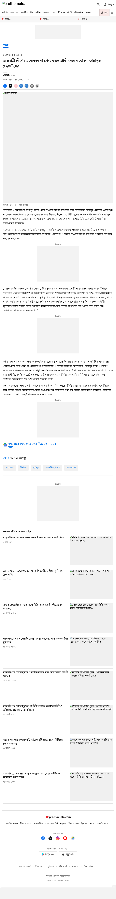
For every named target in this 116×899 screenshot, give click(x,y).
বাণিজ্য (38, 12)
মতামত (46, 12)
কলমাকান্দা (71, 467)
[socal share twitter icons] (11, 87)
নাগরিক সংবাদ (12, 823)
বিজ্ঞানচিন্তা (38, 823)
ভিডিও (88, 12)
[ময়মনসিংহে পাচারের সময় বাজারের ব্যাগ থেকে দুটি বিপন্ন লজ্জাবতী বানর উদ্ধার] (91, 786)
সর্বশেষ (5, 12)
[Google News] (72, 839)
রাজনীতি (24, 12)
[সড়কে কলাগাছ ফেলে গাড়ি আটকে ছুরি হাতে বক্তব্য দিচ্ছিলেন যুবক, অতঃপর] (91, 752)
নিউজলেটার (88, 866)
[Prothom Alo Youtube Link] (66, 839)
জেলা (5, 45)
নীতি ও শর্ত (63, 866)
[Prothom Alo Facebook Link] (44, 839)
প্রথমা (92, 823)
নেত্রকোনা (10, 467)
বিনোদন (61, 12)
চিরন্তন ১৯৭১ (73, 823)
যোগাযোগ (76, 866)
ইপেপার (84, 823)
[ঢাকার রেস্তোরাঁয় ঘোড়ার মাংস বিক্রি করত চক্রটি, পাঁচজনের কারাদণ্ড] (91, 618)
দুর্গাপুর (36, 467)
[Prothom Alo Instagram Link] (59, 839)
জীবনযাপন (78, 12)
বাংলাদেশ (14, 12)
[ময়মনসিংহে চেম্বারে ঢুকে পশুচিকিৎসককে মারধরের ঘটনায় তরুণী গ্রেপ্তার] (91, 685)
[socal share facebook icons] (5, 87)
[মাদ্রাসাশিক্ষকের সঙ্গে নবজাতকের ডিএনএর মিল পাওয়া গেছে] (91, 550)
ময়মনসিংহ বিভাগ (52, 467)
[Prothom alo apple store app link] (68, 854)
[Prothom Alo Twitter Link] (51, 839)
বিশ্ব (31, 12)
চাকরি (69, 12)
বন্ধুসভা (63, 823)
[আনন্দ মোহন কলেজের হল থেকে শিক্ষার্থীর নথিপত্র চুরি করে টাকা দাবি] (91, 584)
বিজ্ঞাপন (38, 866)
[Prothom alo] (14, 4)
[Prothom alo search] (98, 4)
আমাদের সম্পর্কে (24, 866)
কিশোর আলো (26, 823)
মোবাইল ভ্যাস (102, 823)
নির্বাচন (23, 467)
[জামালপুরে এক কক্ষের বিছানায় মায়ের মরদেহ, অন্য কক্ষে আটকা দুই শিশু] (91, 651)
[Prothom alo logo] (58, 818)
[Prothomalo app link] (47, 854)
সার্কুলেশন (50, 866)
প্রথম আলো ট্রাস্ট (51, 823)
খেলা (54, 12)
